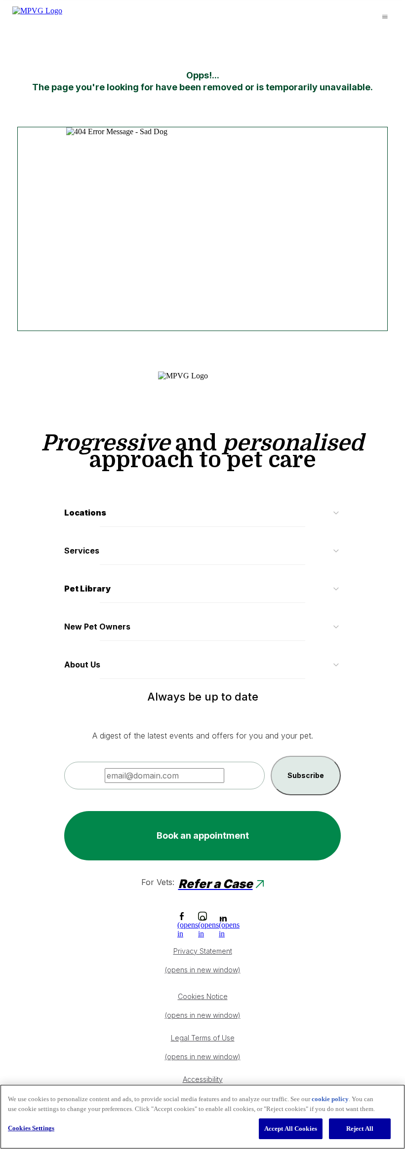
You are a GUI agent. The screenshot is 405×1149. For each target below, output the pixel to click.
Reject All (359, 1128)
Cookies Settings (31, 1128)
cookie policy (330, 1099)
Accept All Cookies (290, 1128)
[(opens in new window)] (181, 916)
